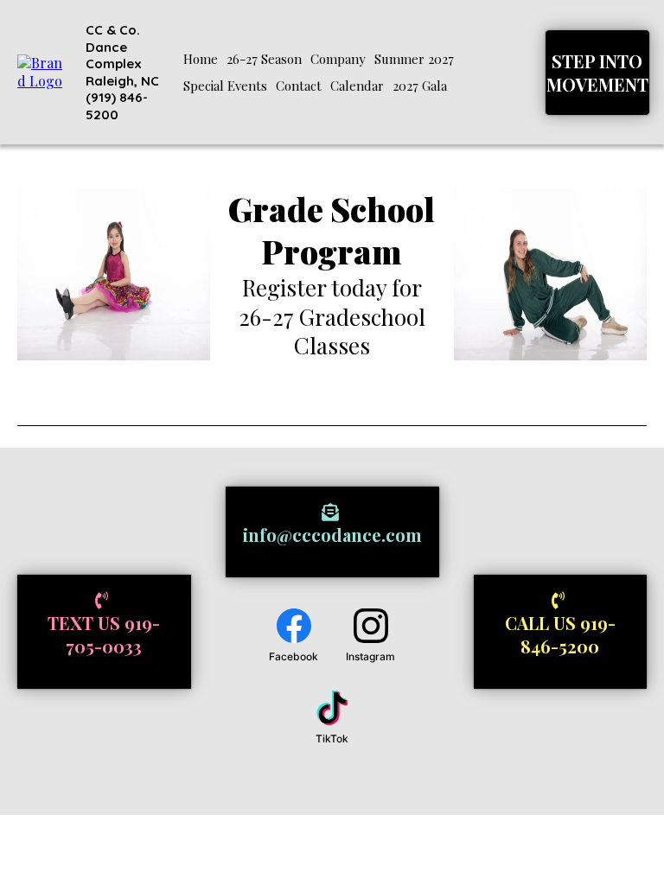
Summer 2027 (414, 58)
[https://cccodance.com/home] (43, 70)
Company (338, 58)
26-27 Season (264, 58)
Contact (299, 85)
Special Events (225, 85)
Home (200, 58)
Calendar (357, 85)
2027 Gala (420, 85)
